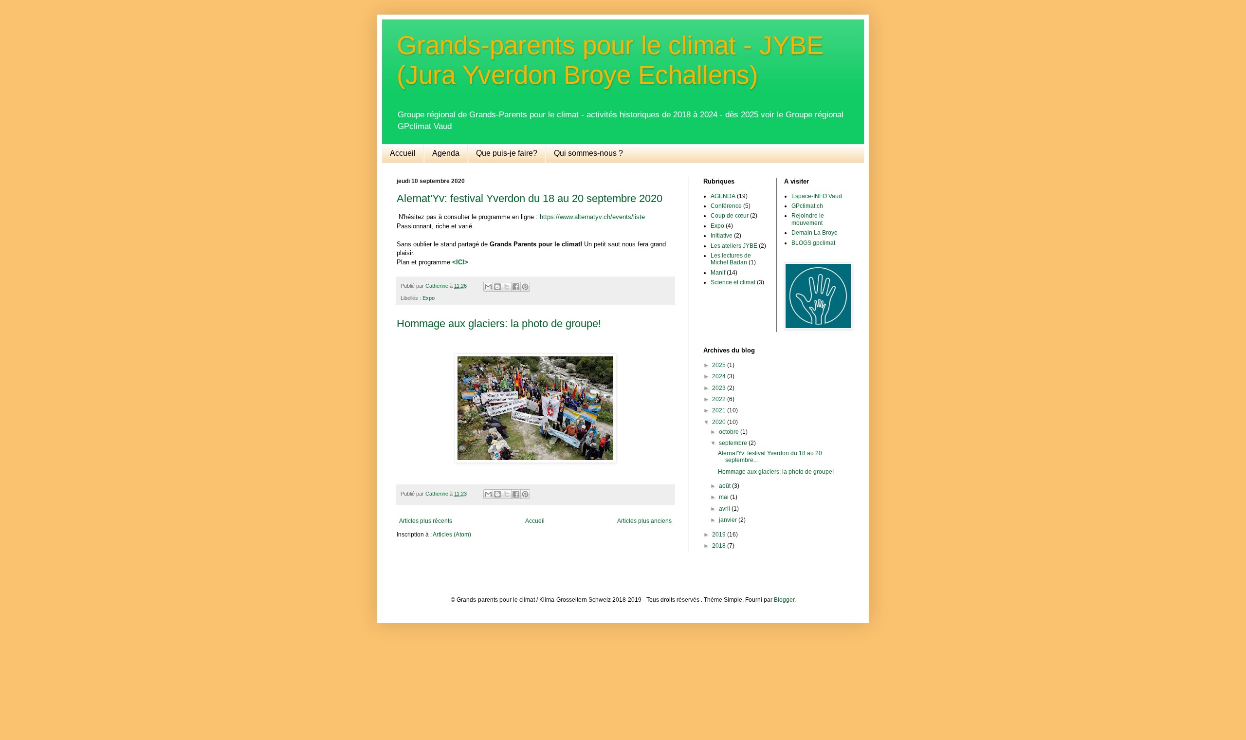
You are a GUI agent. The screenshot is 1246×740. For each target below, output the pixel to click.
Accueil (403, 153)
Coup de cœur (730, 215)
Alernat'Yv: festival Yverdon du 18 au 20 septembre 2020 (529, 198)
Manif (718, 272)
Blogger (784, 599)
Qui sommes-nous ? (588, 153)
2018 (719, 545)
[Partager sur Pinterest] (525, 287)
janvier (728, 520)
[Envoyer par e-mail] (488, 287)
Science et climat (733, 282)
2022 (719, 399)
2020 (719, 422)
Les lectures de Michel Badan (731, 259)
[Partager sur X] (507, 287)
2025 (719, 365)
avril (725, 508)
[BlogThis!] (497, 287)
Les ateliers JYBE (734, 245)
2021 (719, 410)
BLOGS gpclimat (813, 243)
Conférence (726, 206)
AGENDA (723, 196)
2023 (719, 388)
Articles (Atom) (452, 534)
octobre (729, 431)
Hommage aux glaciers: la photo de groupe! (499, 323)
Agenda (445, 153)
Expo (428, 298)
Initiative (722, 235)
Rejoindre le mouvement (807, 219)
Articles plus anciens (644, 521)
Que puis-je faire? (506, 153)
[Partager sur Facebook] (516, 287)
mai (724, 497)
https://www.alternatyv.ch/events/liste (592, 217)
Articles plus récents (425, 521)
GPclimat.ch (807, 206)
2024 (719, 376)
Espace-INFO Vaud (816, 196)
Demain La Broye (814, 232)
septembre (734, 443)
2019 (719, 534)
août (725, 485)
